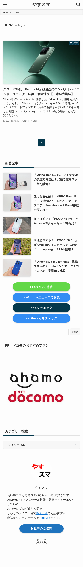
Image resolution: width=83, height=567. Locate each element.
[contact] (44, 541)
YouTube (44, 517)
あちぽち (42, 513)
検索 (75, 331)
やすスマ (41, 5)
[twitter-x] (38, 541)
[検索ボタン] (78, 4)
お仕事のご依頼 (41, 528)
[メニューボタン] (4, 4)
